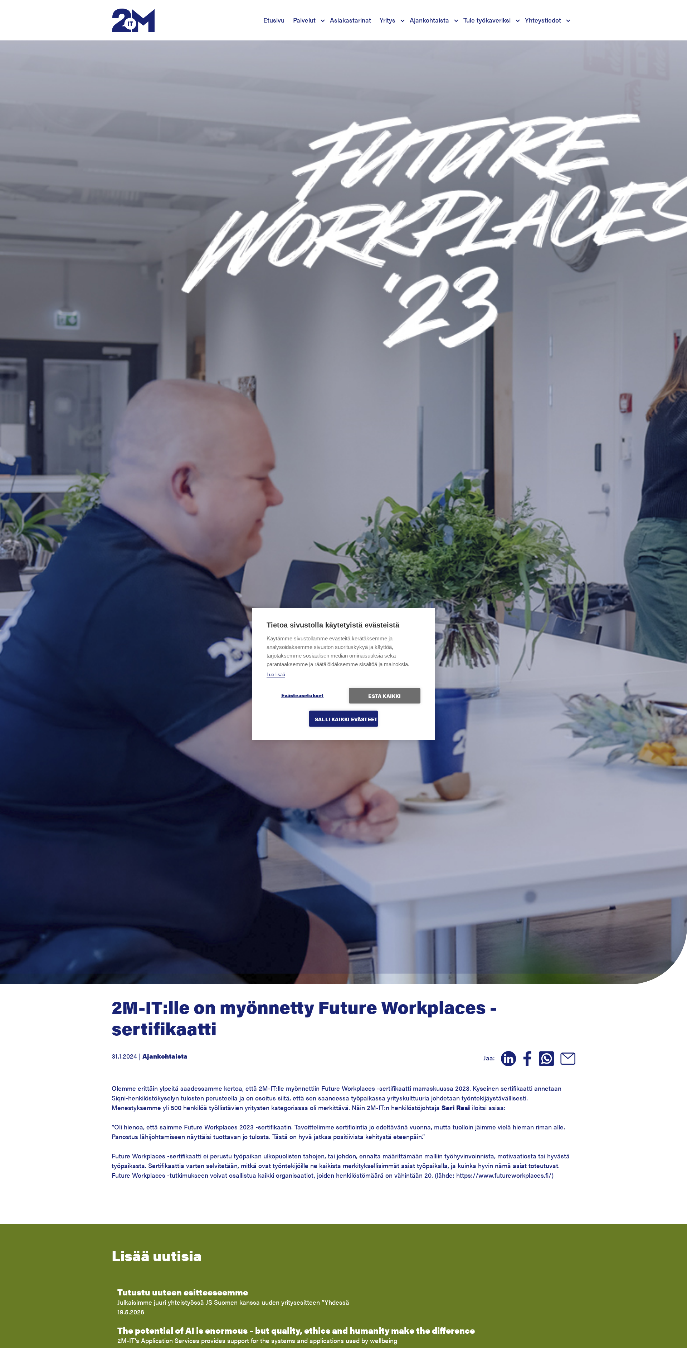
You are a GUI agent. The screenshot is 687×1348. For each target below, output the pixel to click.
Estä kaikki (384, 696)
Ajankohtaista (429, 19)
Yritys (387, 19)
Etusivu (273, 19)
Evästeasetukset (302, 695)
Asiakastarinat (350, 19)
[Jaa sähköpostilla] (565, 1057)
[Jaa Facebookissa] (525, 1057)
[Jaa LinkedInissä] (506, 1057)
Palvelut (304, 19)
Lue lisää (276, 674)
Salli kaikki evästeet (346, 719)
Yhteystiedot (543, 19)
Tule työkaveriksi (487, 19)
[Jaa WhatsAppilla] (544, 1057)
